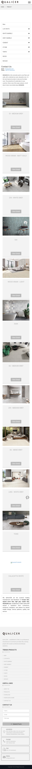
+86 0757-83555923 (10, 70)
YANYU (5, 52)
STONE (5, 47)
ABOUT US (6, 689)
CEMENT (5, 42)
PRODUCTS (7, 692)
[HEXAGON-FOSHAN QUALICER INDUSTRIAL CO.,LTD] (9, 2)
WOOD (5, 56)
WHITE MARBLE (7, 33)
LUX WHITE (6, 29)
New (4, 24)
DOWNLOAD (7, 694)
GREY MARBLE (7, 38)
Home (2, 7)
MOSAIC (5, 61)
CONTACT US (7, 700)
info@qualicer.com (9, 69)
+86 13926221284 (10, 743)
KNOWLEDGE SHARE (9, 697)
